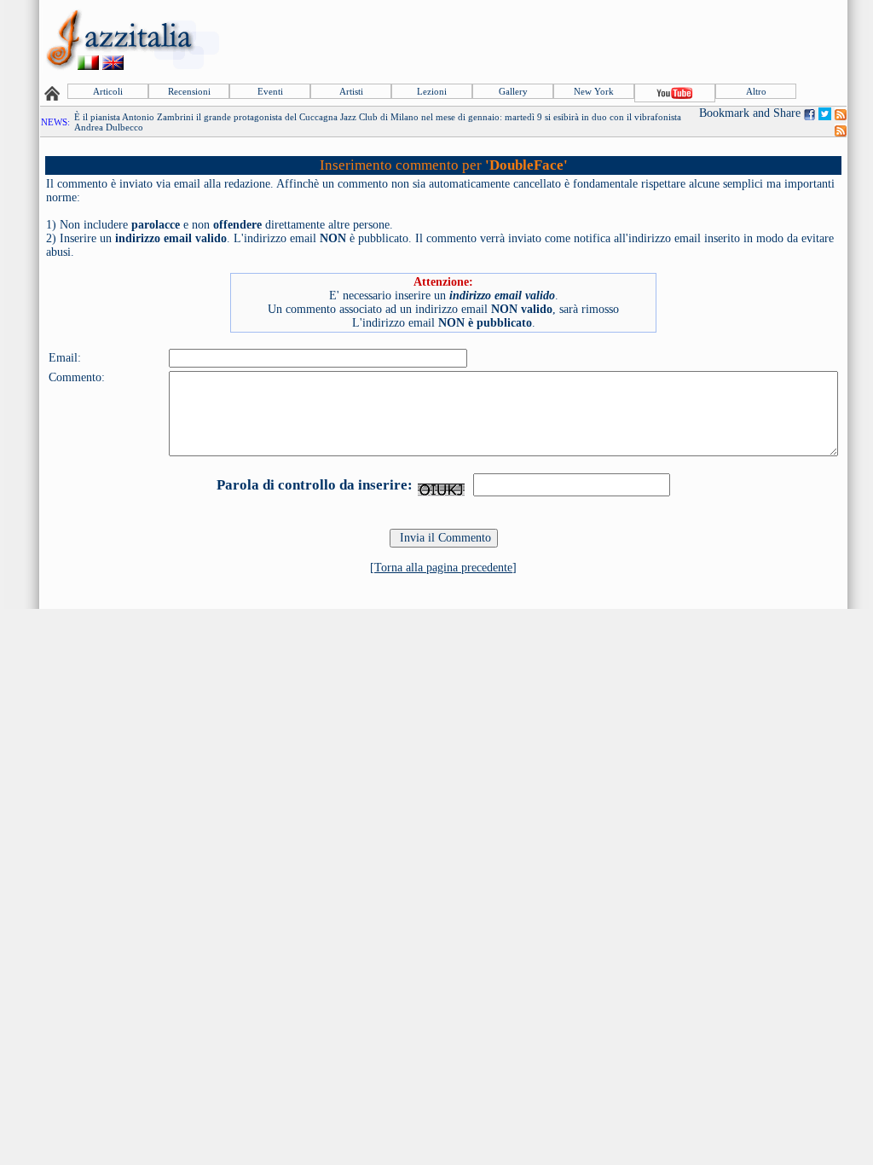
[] (443, 567)
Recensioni (189, 91)
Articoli (108, 91)
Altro (756, 91)
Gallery (513, 91)
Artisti (351, 91)
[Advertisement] (534, 40)
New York (594, 91)
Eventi (270, 91)
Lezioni (432, 91)
